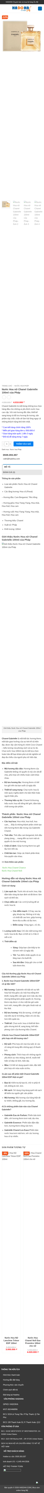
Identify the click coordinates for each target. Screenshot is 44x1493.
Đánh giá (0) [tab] (9, 472)
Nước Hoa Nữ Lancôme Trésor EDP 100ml (11, 1340)
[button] (3, 8)
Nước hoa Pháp (21, 386)
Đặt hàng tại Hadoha (11, 1395)
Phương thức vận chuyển (13, 1385)
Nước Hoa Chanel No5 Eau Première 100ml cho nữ (32, 1342)
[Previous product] (9, 397)
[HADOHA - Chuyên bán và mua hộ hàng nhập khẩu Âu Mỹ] (21, 8)
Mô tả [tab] (7, 467)
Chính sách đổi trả (10, 1390)
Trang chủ (7, 386)
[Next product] (4, 397)
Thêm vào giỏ (23, 444)
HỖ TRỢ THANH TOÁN (13, 1466)
